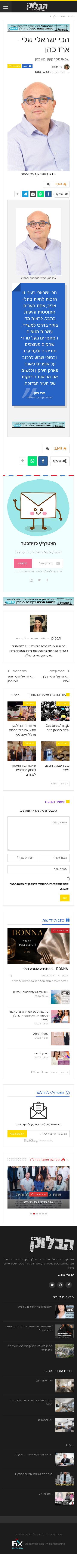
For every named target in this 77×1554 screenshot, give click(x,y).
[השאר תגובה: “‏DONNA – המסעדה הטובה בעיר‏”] (10, 976)
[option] (38, 1189)
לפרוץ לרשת (41, 1053)
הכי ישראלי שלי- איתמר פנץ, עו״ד (34, 1454)
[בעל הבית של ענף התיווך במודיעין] (64, 1479)
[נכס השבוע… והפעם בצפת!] (55, 751)
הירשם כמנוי (17, 1133)
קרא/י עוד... (66, 1274)
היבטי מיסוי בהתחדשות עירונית (35, 1306)
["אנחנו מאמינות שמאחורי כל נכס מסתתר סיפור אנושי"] (64, 1331)
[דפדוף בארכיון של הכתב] (38, 623)
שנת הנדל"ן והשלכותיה (38, 1202)
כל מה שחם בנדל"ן (60, 930)
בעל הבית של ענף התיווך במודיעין (34, 1474)
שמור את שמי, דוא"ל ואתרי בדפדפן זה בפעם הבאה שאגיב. (39, 886)
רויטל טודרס (46, 1493)
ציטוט (26, 66)
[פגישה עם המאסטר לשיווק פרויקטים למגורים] (21, 751)
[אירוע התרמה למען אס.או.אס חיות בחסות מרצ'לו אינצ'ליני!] (21, 711)
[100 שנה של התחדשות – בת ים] (60, 997)
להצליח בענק (40, 1033)
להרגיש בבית (45, 1419)
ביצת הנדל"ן (14, 66)
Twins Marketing (55, 1543)
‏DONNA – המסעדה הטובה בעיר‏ (45, 969)
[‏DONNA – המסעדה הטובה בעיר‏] (38, 946)
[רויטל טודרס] (64, 1499)
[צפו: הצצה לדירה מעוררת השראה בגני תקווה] (64, 1405)
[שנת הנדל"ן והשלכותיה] (38, 1187)
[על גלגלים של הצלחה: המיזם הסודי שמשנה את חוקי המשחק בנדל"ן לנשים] (60, 1017)
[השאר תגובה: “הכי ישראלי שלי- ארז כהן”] (48, 184)
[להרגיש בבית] (64, 1425)
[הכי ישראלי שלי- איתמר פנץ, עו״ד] (64, 1459)
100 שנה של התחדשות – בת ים (30, 992)
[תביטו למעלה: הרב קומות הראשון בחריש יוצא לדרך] (64, 1351)
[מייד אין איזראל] (64, 1385)
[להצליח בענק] (60, 1038)
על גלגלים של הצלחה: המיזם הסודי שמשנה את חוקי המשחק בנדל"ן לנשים (28, 1015)
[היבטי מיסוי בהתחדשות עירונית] (64, 1312)
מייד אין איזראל (44, 1380)
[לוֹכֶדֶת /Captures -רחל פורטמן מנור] (55, 711)
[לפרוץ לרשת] (60, 1058)
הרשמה (22, 563)
